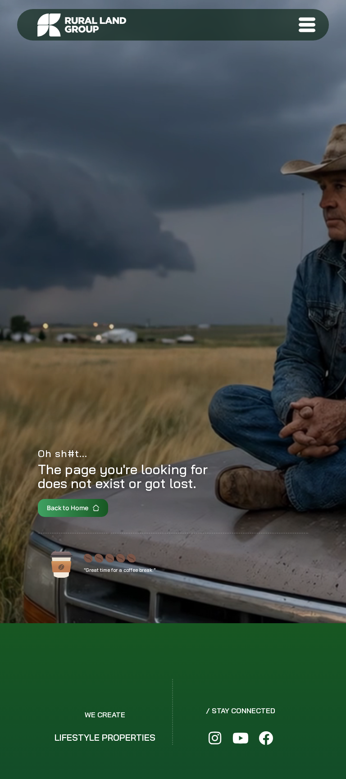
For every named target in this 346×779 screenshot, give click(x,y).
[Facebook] (265, 738)
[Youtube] (240, 738)
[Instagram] (215, 738)
